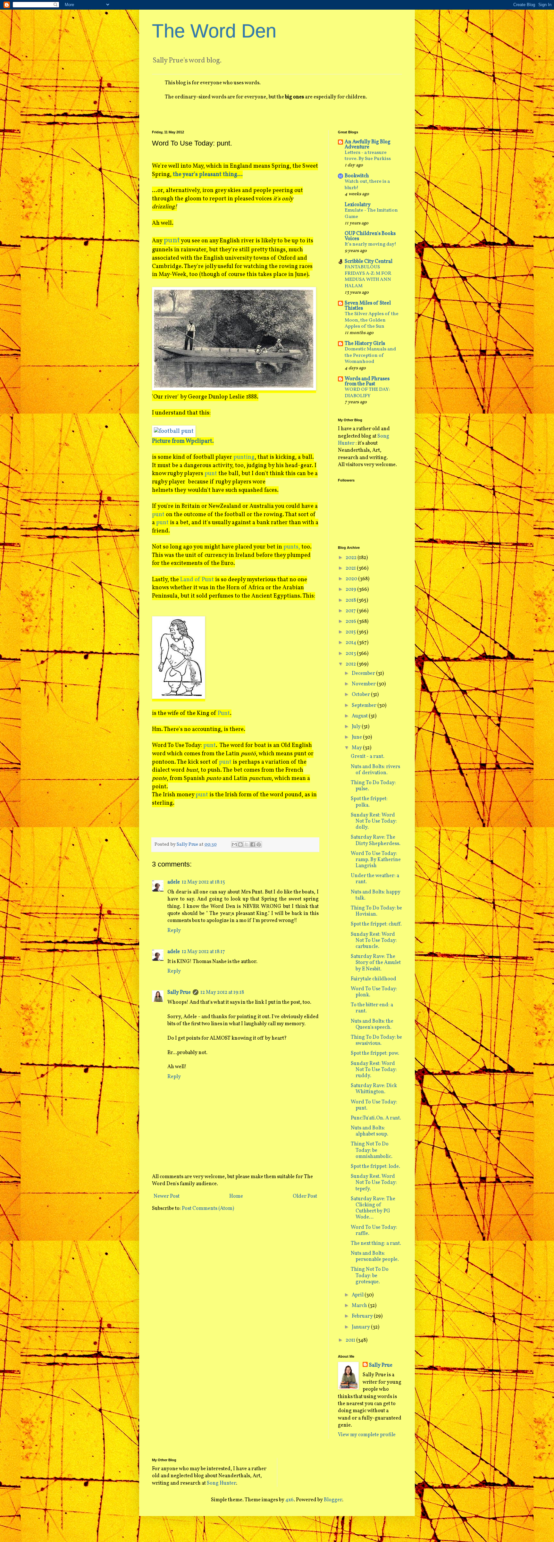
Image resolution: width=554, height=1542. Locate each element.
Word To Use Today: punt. (374, 1105)
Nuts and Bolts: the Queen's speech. (372, 1024)
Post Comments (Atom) (208, 1208)
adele (173, 882)
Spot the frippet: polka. (369, 802)
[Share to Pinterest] (259, 844)
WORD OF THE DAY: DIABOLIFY (367, 392)
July (357, 726)
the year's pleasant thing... (208, 175)
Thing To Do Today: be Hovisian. (376, 911)
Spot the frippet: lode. (375, 1166)
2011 (351, 1340)
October (361, 694)
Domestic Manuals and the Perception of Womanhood (370, 355)
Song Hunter (221, 1483)
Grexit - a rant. (367, 756)
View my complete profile (367, 1434)
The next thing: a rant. (376, 1243)
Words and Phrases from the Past (367, 381)
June (357, 737)
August (360, 716)
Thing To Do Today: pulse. (373, 785)
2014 (351, 642)
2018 (351, 600)
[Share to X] (246, 844)
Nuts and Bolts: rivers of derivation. (375, 769)
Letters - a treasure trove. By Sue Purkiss (368, 156)
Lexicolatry (358, 204)
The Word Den (214, 31)
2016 (351, 621)
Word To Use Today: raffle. (374, 1230)
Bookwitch (357, 176)
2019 (351, 589)
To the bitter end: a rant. (372, 1008)
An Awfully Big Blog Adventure (367, 144)
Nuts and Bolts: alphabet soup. (369, 1131)
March (360, 1305)
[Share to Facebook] (252, 844)
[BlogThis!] (240, 844)
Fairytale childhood (373, 979)
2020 (352, 578)
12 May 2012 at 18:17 (203, 951)
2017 (351, 611)
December (364, 673)
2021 (351, 568)
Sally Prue (179, 992)
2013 (351, 653)
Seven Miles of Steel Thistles (368, 306)
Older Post (305, 1196)
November (364, 684)
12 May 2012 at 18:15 (203, 882)
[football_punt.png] (174, 431)
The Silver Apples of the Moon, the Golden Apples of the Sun (372, 320)
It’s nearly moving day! (370, 244)
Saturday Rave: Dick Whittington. (374, 1088)
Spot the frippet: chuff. (376, 924)
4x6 (289, 1500)
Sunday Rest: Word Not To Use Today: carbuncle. (374, 940)
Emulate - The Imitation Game (371, 213)
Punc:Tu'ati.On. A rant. (376, 1118)
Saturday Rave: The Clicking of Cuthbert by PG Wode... (373, 1208)
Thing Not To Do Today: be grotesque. (370, 1275)
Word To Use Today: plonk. (374, 992)
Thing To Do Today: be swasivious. (376, 1040)
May (357, 747)
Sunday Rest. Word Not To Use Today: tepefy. (374, 1182)
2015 (351, 632)
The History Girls (365, 343)
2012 (351, 664)
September (364, 705)
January (361, 1327)
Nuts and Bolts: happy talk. (375, 895)
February (363, 1316)
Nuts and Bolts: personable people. (375, 1256)
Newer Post (167, 1196)
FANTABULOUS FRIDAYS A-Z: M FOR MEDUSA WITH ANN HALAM (368, 276)
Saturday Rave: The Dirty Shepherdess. (375, 840)
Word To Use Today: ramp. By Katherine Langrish (376, 859)
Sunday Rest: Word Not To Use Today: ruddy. (374, 1069)
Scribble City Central (368, 261)
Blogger (333, 1500)
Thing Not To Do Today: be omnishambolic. (371, 1150)
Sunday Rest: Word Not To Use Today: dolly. (374, 821)
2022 (351, 557)
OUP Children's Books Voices (370, 236)
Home (236, 1196)
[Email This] (234, 844)
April (358, 1295)
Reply (174, 930)
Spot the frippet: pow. (375, 1053)
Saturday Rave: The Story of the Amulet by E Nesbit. (376, 962)
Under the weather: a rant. (375, 878)
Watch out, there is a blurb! (367, 184)
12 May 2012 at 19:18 (222, 992)
